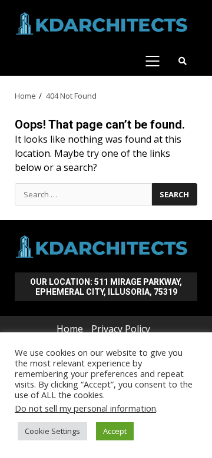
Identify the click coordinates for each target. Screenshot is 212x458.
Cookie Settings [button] (52, 431)
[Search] (182, 61)
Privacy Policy (120, 328)
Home (70, 328)
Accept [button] (115, 431)
